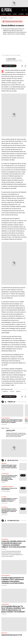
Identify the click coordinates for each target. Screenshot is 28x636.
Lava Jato (12, 391)
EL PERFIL (5, 17)
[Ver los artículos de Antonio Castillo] (3, 431)
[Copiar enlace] (22, 66)
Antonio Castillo (12, 58)
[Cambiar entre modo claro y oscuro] (22, 9)
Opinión (15, 14)
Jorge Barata (5, 391)
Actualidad (21, 14)
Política (9, 14)
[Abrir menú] (25, 9)
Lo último (3, 14)
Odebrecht (18, 391)
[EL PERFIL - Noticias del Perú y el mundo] (6, 10)
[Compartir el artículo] (25, 66)
